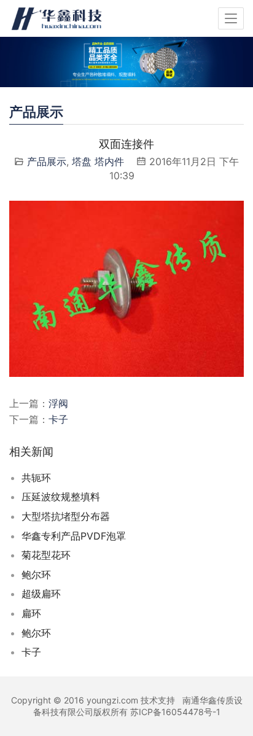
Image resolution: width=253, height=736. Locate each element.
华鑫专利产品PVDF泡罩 (73, 536)
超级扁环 (41, 593)
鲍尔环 (36, 574)
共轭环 (36, 477)
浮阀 (58, 403)
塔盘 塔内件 (98, 161)
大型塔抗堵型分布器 (65, 516)
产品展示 (46, 161)
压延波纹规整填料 (60, 496)
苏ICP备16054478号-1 (175, 712)
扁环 (31, 613)
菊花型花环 (46, 555)
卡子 (58, 419)
